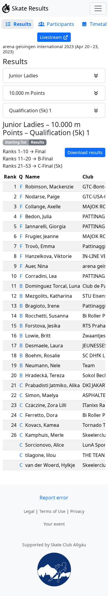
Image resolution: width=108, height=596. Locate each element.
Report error (54, 497)
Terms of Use (52, 511)
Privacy (77, 511)
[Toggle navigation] (98, 8)
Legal (29, 511)
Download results (85, 152)
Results (37, 142)
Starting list (15, 142)
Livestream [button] (51, 37)
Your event (54, 524)
